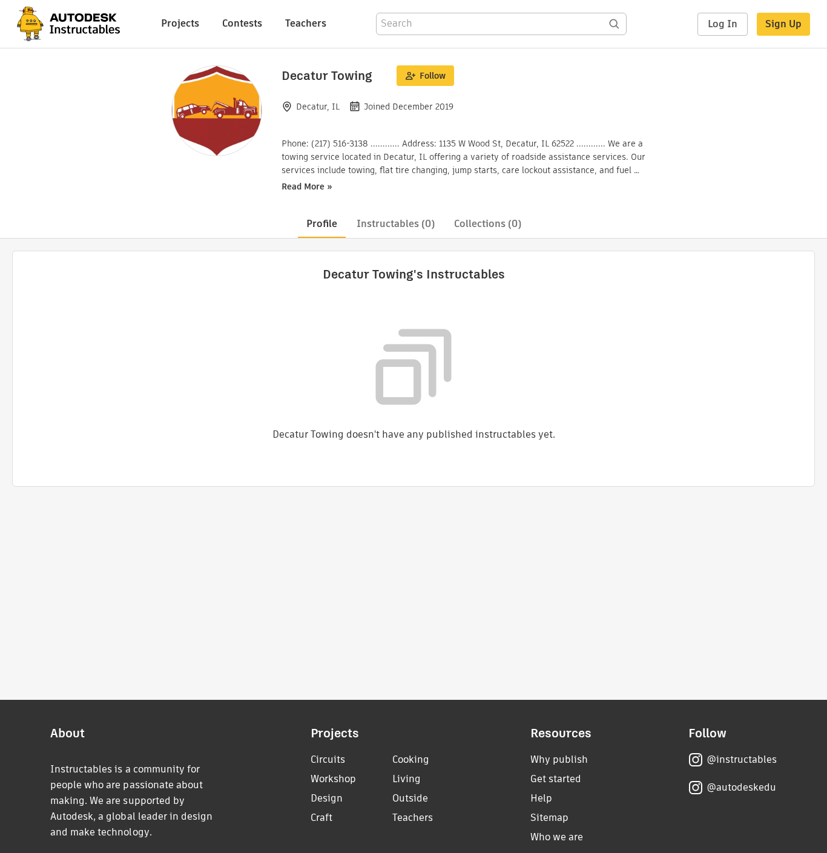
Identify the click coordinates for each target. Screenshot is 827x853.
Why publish (559, 759)
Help (541, 798)
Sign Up (783, 24)
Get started (555, 779)
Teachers (305, 23)
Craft (321, 818)
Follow (433, 76)
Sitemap (549, 818)
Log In (722, 24)
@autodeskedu (741, 787)
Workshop (333, 779)
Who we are (556, 837)
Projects (180, 23)
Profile (321, 224)
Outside (410, 798)
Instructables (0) (396, 224)
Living (406, 779)
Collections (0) (487, 224)
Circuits (328, 759)
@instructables (742, 759)
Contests (242, 23)
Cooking (410, 759)
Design (327, 798)
